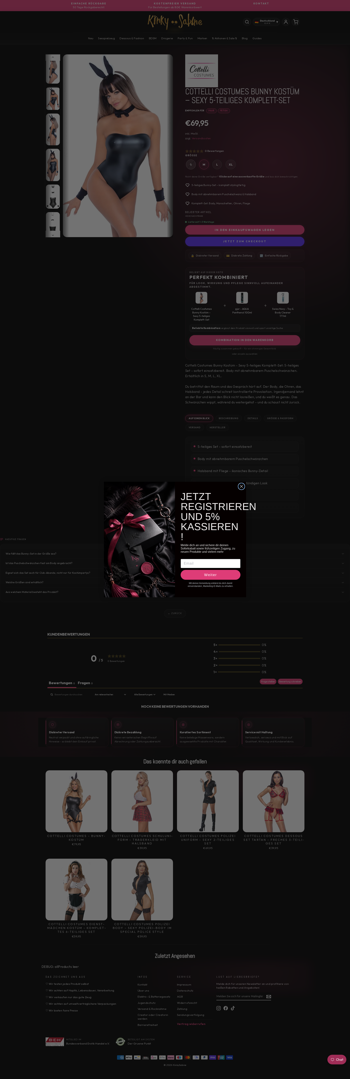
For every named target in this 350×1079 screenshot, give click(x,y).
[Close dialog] (241, 486)
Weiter (210, 575)
